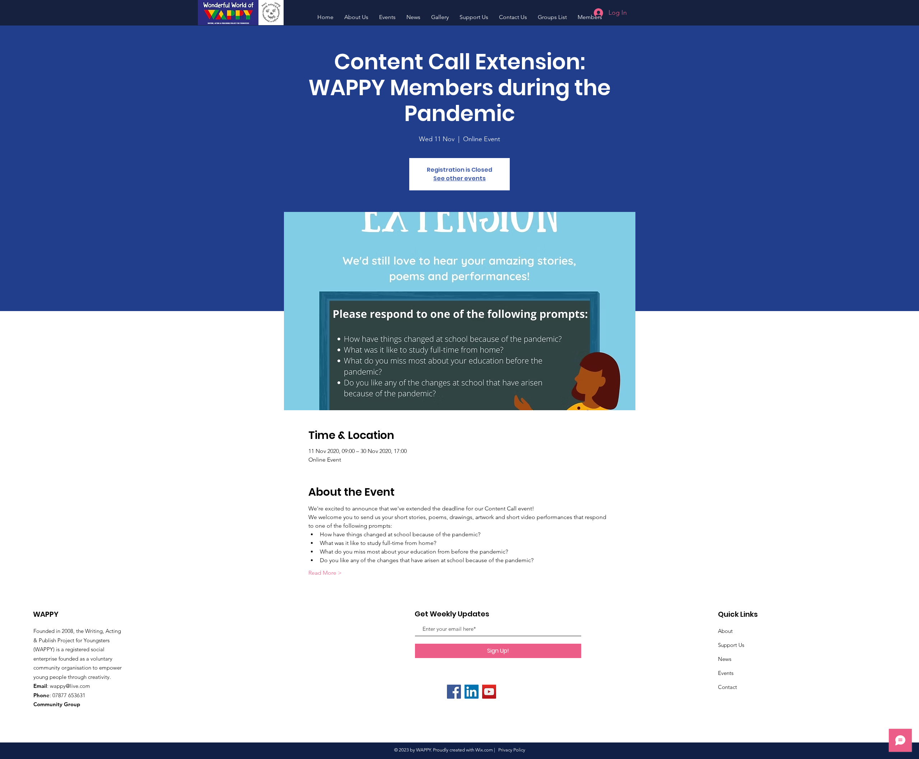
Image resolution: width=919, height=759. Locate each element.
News (724, 659)
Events (725, 673)
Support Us (731, 645)
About (725, 631)
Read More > (325, 572)
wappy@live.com (70, 685)
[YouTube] (489, 692)
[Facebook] (454, 692)
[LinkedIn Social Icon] (472, 692)
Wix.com (484, 750)
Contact (727, 687)
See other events (459, 178)
